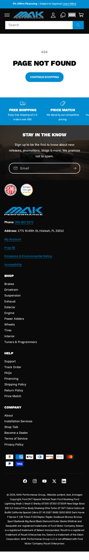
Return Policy (13, 390)
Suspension (12, 295)
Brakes (9, 284)
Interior (9, 336)
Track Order (12, 367)
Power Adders (14, 319)
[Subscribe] (75, 168)
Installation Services (18, 421)
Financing (11, 378)
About (8, 415)
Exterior (9, 307)
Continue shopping (44, 77)
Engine (9, 313)
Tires (7, 330)
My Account (12, 239)
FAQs (8, 373)
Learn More (69, 3)
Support (10, 361)
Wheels (9, 324)
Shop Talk (11, 427)
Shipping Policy (15, 384)
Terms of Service (16, 438)
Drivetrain (11, 290)
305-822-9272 (24, 222)
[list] (44, 111)
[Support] (63, 15)
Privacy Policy (13, 444)
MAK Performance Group (30, 494)
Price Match (12, 396)
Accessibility (13, 264)
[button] (7, 15)
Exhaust (9, 301)
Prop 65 (9, 248)
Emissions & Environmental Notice (28, 256)
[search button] (78, 25)
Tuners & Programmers (20, 342)
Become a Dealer (16, 433)
